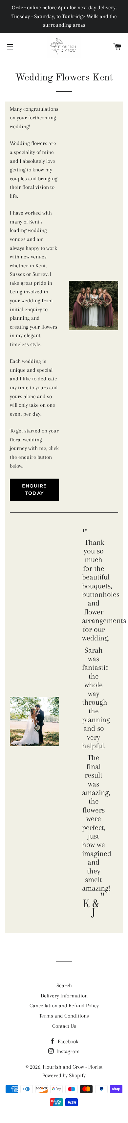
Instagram (67, 1051)
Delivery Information (64, 995)
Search (64, 985)
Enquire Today (34, 489)
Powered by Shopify (64, 1075)
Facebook (67, 1041)
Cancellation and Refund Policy (64, 1005)
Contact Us (64, 1026)
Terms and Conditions (64, 1016)
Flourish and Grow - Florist (73, 1067)
